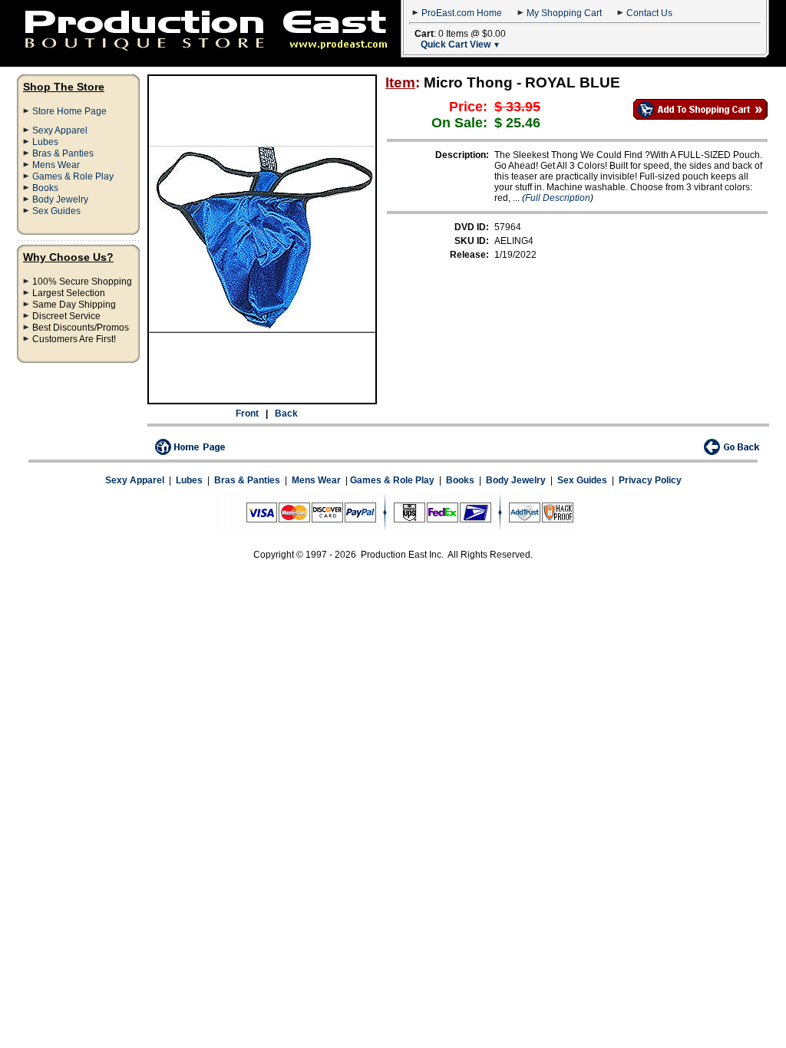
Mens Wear (56, 165)
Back (286, 413)
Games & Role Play (73, 176)
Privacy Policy (650, 480)
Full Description (557, 198)
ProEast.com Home (461, 13)
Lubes (45, 142)
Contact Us (649, 13)
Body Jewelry (60, 199)
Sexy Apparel (60, 130)
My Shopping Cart (564, 13)
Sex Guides (56, 211)
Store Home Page (69, 111)
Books (45, 188)
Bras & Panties (63, 153)
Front (247, 413)
